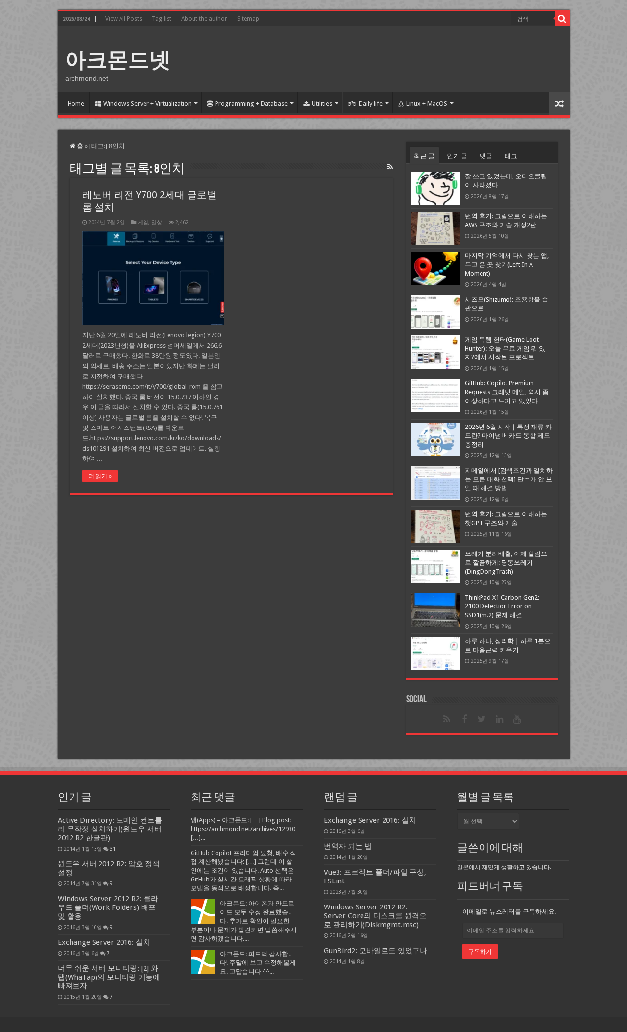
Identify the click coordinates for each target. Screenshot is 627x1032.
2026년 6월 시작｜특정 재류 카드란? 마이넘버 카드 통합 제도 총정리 (508, 435)
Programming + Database (251, 103)
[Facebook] (464, 719)
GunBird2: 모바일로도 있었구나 (375, 950)
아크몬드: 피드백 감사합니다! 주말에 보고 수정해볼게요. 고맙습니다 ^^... (258, 962)
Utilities (322, 103)
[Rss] (447, 719)
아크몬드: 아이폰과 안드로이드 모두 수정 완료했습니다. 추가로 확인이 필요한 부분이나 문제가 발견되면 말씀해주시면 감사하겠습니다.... (244, 921)
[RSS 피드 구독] (390, 167)
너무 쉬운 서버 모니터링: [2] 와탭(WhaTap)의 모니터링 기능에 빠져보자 (109, 977)
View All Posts (123, 18)
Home (76, 103)
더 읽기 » (100, 476)
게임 (143, 222)
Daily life (371, 103)
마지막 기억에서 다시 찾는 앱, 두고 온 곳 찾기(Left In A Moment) (507, 264)
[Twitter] (482, 719)
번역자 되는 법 (348, 846)
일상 (156, 222)
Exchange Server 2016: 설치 (104, 942)
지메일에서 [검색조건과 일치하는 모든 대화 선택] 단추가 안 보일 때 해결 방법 (509, 479)
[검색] (562, 18)
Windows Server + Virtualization (147, 103)
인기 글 (457, 156)
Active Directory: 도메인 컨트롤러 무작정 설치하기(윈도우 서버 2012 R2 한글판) (110, 829)
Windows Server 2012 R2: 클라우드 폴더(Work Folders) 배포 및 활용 (108, 907)
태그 (511, 156)
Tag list (161, 18)
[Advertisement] (384, 58)
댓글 (486, 156)
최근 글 (424, 156)
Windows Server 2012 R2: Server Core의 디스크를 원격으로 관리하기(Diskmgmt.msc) (375, 916)
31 (113, 849)
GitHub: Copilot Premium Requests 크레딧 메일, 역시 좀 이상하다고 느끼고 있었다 (507, 391)
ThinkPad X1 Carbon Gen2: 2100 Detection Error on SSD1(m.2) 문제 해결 (502, 606)
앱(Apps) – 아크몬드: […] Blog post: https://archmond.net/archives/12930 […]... (243, 828)
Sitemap (248, 18)
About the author (204, 18)
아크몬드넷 (117, 60)
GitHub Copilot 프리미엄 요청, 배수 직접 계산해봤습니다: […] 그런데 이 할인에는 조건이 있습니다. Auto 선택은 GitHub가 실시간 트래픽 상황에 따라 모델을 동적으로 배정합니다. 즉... (243, 870)
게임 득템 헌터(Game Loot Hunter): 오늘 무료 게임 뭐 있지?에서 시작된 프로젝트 (505, 348)
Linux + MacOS (426, 103)
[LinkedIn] (499, 719)
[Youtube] (517, 719)
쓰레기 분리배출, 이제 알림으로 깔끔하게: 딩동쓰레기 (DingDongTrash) (506, 562)
